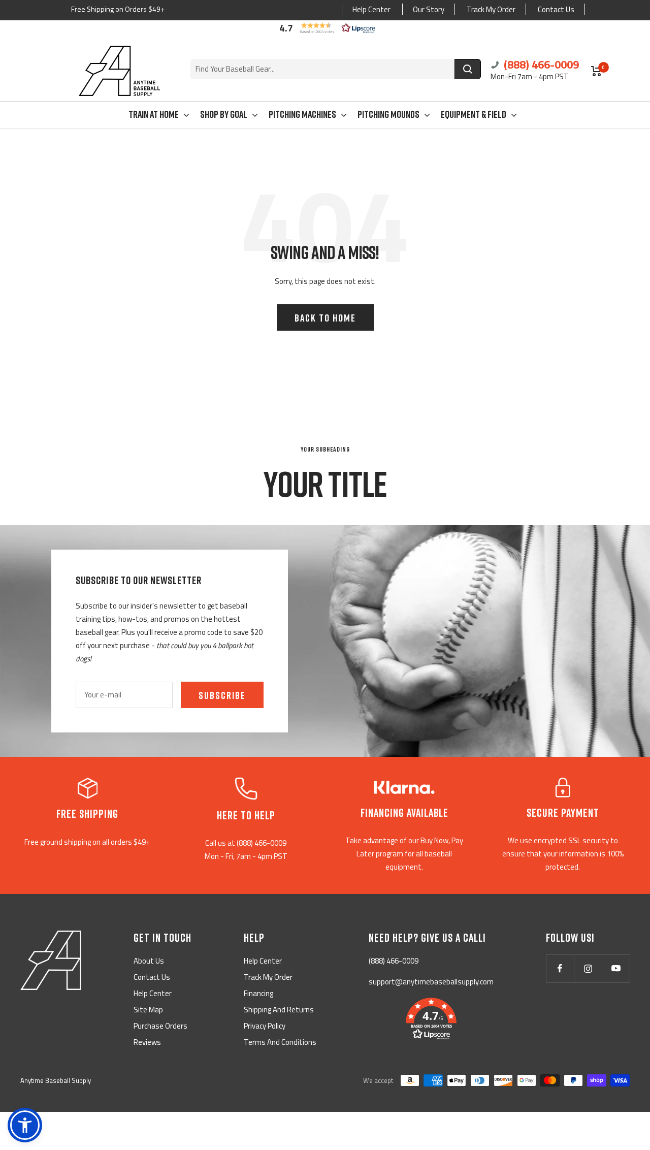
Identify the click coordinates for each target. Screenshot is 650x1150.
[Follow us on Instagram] (588, 968)
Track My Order (491, 9)
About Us (149, 961)
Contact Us (556, 9)
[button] (325, 28)
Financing (258, 993)
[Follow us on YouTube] (616, 968)
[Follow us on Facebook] (560, 968)
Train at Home (153, 114)
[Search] (467, 69)
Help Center (371, 9)
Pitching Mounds (388, 114)
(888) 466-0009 (540, 64)
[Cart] (596, 71)
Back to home (325, 317)
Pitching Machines (302, 114)
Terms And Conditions (280, 1042)
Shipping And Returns (279, 1009)
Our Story (428, 9)
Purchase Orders (160, 1026)
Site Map (148, 1009)
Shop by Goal (223, 114)
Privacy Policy (264, 1026)
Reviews (147, 1042)
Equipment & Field (473, 114)
